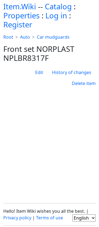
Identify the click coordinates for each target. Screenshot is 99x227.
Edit (39, 72)
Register (17, 24)
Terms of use (49, 218)
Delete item (84, 83)
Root (8, 37)
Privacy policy (17, 218)
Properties (21, 15)
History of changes (71, 72)
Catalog (58, 6)
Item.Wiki (19, 6)
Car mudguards (53, 37)
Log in (56, 15)
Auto (25, 37)
